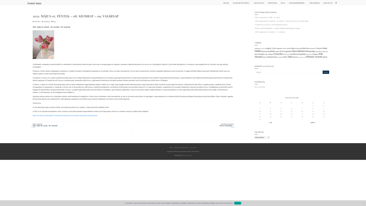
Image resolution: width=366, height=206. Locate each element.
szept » (313, 122)
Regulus (315, 54)
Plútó (284, 54)
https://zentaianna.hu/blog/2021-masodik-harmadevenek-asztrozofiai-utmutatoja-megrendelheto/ (65, 115)
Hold (257, 51)
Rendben (237, 203)
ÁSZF (171, 147)
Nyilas (262, 54)
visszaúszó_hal (301, 57)
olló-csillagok (269, 54)
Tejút (290, 57)
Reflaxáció (259, 3)
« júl (270, 122)
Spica (264, 57)
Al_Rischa (262, 48)
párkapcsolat (309, 54)
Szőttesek (272, 3)
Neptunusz (325, 51)
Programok (315, 3)
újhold (325, 57)
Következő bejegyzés (227, 124)
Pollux (288, 54)
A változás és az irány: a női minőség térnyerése (271, 25)
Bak (304, 48)
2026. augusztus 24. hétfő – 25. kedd (267, 17)
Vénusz (310, 56)
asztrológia (291, 48)
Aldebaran (257, 48)
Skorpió (258, 57)
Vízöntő (318, 57)
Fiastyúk (319, 48)
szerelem (280, 57)
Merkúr (301, 51)
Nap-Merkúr (319, 51)
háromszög (265, 51)
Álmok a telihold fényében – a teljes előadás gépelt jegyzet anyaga (277, 28)
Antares (284, 48)
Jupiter (277, 51)
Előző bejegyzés (45, 124)
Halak (324, 48)
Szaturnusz (272, 57)
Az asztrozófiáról (241, 3)
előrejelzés (312, 48)
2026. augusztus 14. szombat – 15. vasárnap (270, 32)
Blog (283, 3)
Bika (307, 48)
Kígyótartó (288, 51)
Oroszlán (278, 54)
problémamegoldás (298, 54)
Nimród (257, 54)
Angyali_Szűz (271, 48)
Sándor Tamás (187, 155)
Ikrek (272, 51)
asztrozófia (298, 48)
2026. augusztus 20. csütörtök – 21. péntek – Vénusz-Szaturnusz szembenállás (281, 21)
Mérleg (308, 51)
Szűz (285, 57)
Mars (294, 51)
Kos (282, 51)
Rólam (226, 3)
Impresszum (193, 147)
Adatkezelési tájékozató (181, 147)
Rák (321, 54)
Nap (313, 51)
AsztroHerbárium (296, 3)
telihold (295, 57)
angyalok (279, 48)
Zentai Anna (34, 3)
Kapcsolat (328, 3)
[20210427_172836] (44, 60)
